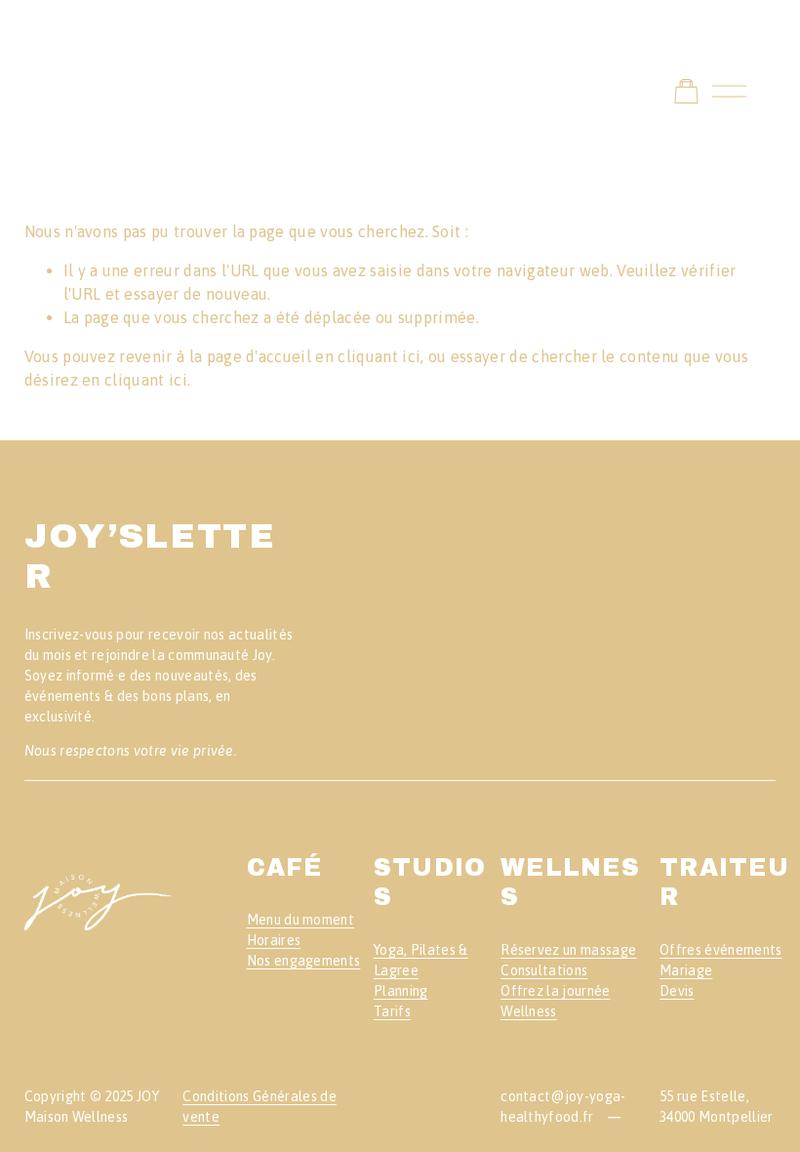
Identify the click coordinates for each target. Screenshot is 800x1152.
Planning (401, 991)
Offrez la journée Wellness (555, 1001)
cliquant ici (379, 356)
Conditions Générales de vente (259, 1107)
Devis (677, 991)
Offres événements (720, 950)
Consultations (543, 970)
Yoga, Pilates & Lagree (421, 960)
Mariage (686, 970)
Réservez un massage (568, 950)
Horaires (274, 940)
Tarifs (392, 1011)
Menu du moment (300, 919)
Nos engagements (304, 960)
